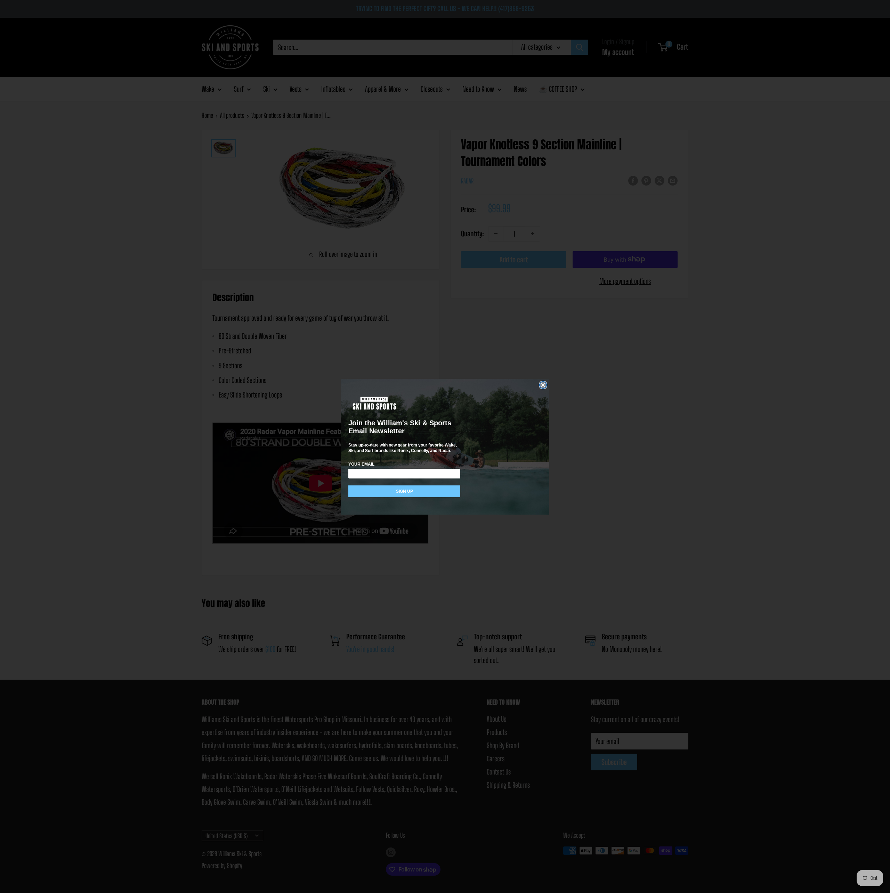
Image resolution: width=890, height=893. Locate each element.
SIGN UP (404, 491)
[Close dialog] (543, 385)
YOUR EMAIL (361, 464)
